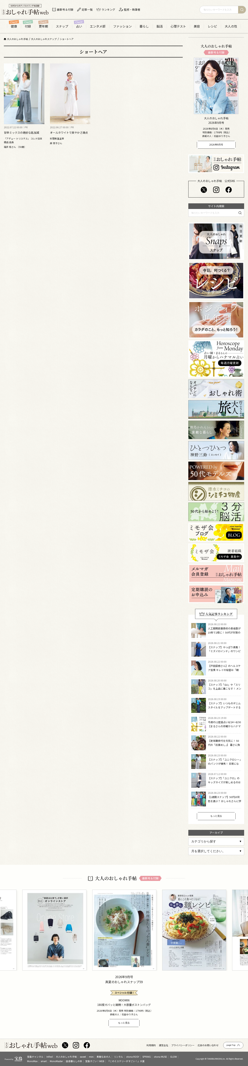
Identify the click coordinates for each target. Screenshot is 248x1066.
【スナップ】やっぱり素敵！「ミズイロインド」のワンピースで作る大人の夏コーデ (224, 651)
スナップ (62, 26)
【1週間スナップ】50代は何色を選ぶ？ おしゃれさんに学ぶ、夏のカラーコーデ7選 (224, 801)
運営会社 (163, 1045)
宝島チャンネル (35, 1056)
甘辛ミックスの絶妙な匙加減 (21, 132)
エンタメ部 (97, 26)
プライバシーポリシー (183, 1045)
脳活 (160, 26)
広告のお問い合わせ (208, 1045)
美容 (197, 26)
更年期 (43, 26)
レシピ (212, 26)
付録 (28, 26)
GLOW (173, 1056)
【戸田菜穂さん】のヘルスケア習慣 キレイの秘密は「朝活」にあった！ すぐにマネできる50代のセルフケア (224, 672)
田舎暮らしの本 (74, 1061)
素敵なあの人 (104, 1056)
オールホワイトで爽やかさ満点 (69, 132)
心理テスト (178, 26)
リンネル (118, 1056)
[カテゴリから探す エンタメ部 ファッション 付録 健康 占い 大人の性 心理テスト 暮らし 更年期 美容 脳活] (216, 841)
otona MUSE (160, 1056)
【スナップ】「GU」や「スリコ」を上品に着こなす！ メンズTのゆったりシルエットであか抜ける (224, 691)
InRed (49, 1056)
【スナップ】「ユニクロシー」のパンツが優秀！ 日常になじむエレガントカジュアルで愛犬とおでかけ (224, 765)
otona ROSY (132, 1056)
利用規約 (151, 1045)
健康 (14, 26)
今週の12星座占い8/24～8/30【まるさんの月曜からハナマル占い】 (224, 726)
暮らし (144, 26)
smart (44, 1061)
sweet (83, 1056)
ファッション (122, 26)
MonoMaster (56, 1061)
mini (91, 1056)
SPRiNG (146, 1056)
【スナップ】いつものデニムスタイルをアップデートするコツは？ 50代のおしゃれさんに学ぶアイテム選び (224, 709)
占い (79, 26)
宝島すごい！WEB (94, 1061)
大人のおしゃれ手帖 (66, 1056)
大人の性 (231, 26)
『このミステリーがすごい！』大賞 (126, 1061)
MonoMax (32, 1061)
